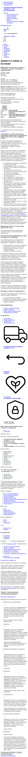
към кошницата (8, 4)
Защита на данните (9, 309)
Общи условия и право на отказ (12, 311)
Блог (5, 521)
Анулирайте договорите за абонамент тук (15, 553)
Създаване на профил (9, 36)
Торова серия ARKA (9, 320)
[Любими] (5, 38)
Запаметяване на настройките (8, 752)
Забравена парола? (9, 511)
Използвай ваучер (8, 514)
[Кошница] (15, 40)
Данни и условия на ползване (12, 308)
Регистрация (7, 510)
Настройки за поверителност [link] (11, 552)
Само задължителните (12, 592)
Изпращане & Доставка (10, 498)
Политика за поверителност (8, 596)
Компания (6, 556)
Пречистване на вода (9, 322)
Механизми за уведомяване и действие (13, 214)
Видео (5, 519)
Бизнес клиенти (8, 503)
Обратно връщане (11, 15)
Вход (5, 30)
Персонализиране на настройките (9, 594)
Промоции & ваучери (9, 500)
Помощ (6, 13)
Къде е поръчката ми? (12, 14)
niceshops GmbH (12, 543)
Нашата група (7, 528)
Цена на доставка (11, 17)
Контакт (9, 20)
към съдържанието (9, 3)
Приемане (3, 592)
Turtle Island (7, 522)
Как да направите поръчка (11, 495)
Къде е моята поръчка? (10, 513)
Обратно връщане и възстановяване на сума (15, 499)
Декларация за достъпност (11, 312)
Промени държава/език (18, 541)
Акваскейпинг (8, 318)
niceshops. (3, 131)
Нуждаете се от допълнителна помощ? (14, 502)
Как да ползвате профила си (11, 493)
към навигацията (8, 2)
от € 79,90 (13, 8)
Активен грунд (8, 321)
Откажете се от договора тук (8, 560)
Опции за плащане (9, 496)
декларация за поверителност (8, 588)
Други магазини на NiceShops (12, 557)
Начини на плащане (12, 18)
